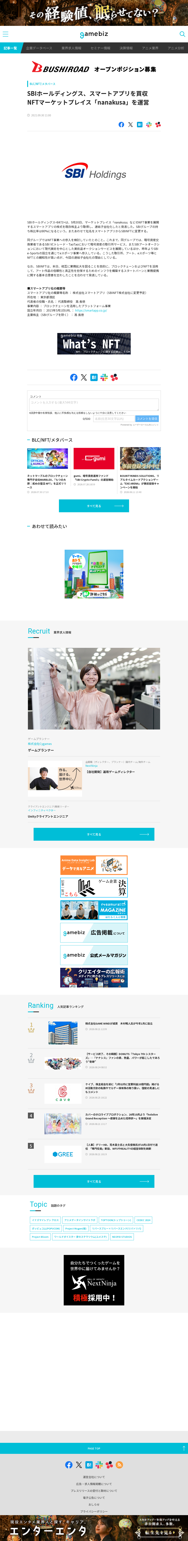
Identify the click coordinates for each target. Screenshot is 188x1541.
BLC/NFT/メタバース (42, 84)
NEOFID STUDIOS (122, 1236)
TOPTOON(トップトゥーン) (116, 1220)
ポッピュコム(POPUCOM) (46, 1228)
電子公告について (94, 1498)
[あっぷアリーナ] (94, 574)
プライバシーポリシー (94, 1511)
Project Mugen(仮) (75, 1228)
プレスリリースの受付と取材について (94, 1491)
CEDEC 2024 (143, 1220)
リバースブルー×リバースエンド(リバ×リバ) (116, 1228)
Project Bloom (40, 1236)
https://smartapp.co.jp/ (91, 310)
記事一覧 (10, 48)
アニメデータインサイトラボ (79, 1220)
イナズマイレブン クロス (45, 1220)
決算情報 (126, 48)
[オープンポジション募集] (94, 67)
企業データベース (39, 48)
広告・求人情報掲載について (94, 1484)
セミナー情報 (100, 48)
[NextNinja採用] (94, 1280)
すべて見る (94, 506)
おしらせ (94, 1504)
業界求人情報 (71, 48)
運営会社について (94, 1477)
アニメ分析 (176, 48)
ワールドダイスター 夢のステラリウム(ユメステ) (80, 1236)
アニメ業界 (150, 48)
